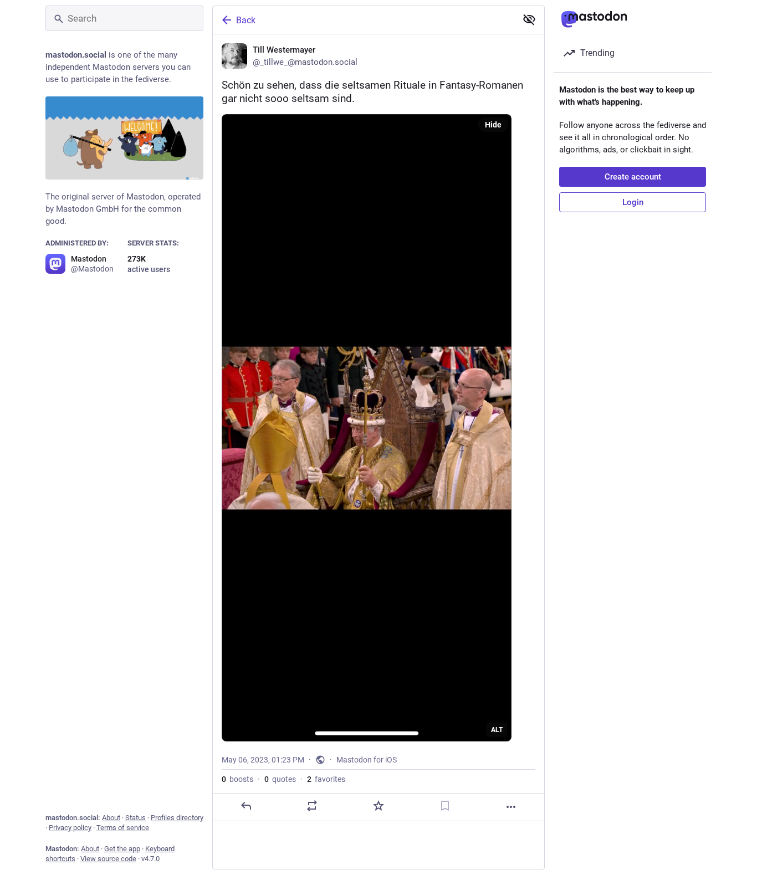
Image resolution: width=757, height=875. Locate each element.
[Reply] (246, 805)
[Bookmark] (445, 805)
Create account (633, 177)
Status (135, 817)
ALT (497, 730)
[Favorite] (378, 805)
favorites (326, 779)
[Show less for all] (529, 19)
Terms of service (122, 827)
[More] (511, 806)
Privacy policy (70, 827)
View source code (108, 858)
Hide (493, 124)
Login (632, 202)
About (111, 817)
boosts (237, 779)
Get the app (122, 849)
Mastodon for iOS (366, 759)
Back (245, 20)
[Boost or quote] (312, 805)
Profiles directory (177, 817)
